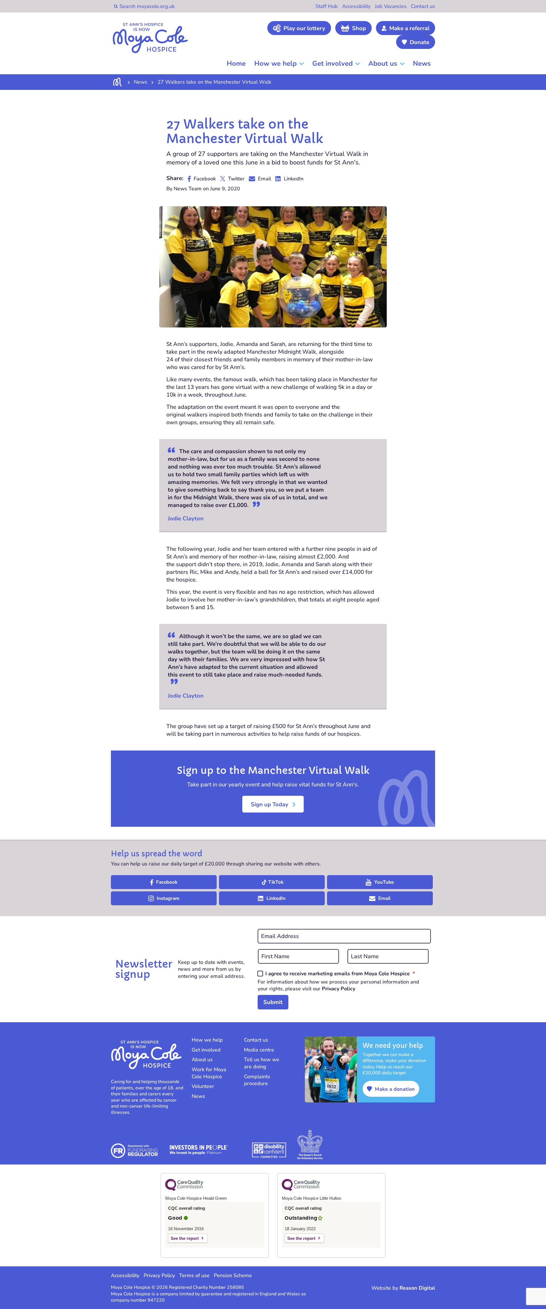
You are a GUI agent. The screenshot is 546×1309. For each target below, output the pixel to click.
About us (382, 63)
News (422, 63)
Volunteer (203, 1086)
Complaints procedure (257, 1080)
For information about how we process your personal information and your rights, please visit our (338, 985)
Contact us (423, 6)
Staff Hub (326, 6)
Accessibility (356, 6)
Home (236, 63)
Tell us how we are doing (261, 1063)
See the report (185, 1238)
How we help (275, 63)
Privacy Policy (338, 988)
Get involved (332, 63)
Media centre (259, 1049)
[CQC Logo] (184, 1189)
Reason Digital (417, 1288)
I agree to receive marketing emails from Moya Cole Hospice (340, 973)
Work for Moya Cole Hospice (209, 1073)
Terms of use (194, 1275)
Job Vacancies (391, 6)
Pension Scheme (233, 1275)
